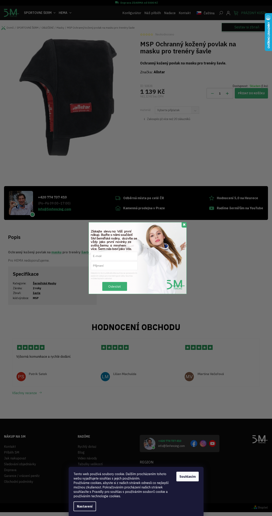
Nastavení (85, 506)
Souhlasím (187, 477)
